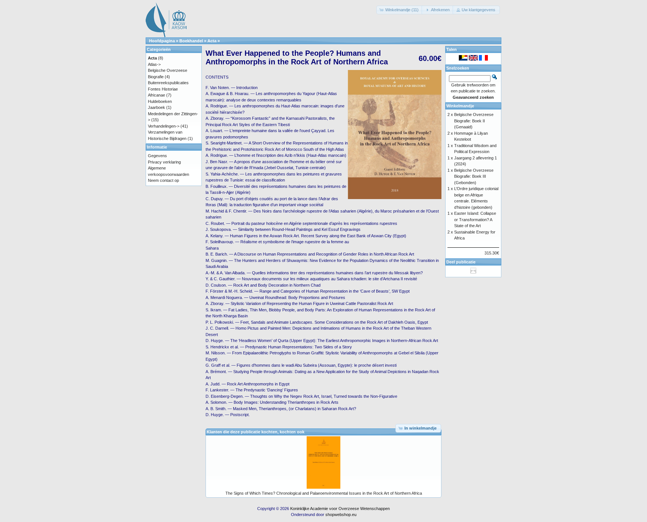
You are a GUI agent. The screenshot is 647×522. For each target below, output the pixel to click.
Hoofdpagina (162, 41)
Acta (211, 41)
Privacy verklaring (164, 162)
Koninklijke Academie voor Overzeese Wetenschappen (340, 508)
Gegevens (157, 155)
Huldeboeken (160, 101)
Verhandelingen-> (163, 126)
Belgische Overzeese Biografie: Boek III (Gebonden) (473, 176)
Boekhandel (191, 41)
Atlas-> (154, 64)
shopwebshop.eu (340, 514)
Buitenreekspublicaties (168, 82)
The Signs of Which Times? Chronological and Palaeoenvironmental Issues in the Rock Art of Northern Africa (323, 493)
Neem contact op (163, 180)
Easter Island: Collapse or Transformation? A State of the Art (475, 219)
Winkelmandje (460, 106)
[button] (399, 10)
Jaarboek (156, 107)
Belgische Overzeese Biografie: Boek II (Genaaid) (473, 120)
